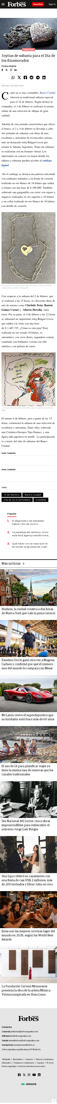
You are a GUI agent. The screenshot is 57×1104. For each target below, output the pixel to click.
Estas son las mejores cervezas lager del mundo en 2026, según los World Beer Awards (28, 935)
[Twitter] (19, 78)
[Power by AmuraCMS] (28, 1084)
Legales (40, 1063)
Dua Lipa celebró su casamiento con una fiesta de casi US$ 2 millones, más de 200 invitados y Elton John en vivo (27, 880)
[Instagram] (29, 1075)
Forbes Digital (9, 66)
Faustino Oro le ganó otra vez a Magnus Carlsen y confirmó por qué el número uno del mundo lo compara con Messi (28, 664)
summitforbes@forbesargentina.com (24, 1041)
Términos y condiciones (23, 1063)
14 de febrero (11, 494)
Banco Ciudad (47, 92)
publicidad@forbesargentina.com (24, 1032)
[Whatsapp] (13, 78)
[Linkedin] (44, 78)
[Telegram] (38, 78)
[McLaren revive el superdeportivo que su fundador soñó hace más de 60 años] (28, 693)
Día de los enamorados (17, 499)
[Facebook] (25, 78)
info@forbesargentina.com (20, 1036)
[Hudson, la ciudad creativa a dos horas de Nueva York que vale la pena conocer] (28, 587)
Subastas (41, 499)
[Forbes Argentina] (17, 4)
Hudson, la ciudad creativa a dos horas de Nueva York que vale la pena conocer (28, 611)
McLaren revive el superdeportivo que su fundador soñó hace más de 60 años (28, 717)
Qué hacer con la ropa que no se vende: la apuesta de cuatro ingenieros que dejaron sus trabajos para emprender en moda (30, 545)
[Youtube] (34, 1075)
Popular (11, 513)
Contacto (29, 1059)
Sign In (52, 4)
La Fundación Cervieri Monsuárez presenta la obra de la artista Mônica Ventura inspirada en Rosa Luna (26, 990)
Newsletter (17, 1059)
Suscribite (38, 4)
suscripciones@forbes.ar (24, 1045)
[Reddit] (31, 78)
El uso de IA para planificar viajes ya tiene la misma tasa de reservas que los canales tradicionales (27, 770)
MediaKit (6, 1059)
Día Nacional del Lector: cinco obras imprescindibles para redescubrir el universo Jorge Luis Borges (26, 825)
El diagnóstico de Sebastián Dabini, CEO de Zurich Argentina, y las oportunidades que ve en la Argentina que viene (30, 522)
